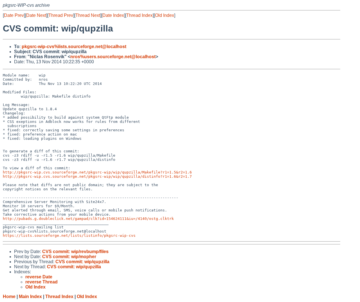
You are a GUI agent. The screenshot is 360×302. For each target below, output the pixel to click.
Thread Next (87, 15)
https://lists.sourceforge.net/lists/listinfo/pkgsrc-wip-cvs (69, 235)
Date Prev (14, 15)
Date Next (36, 15)
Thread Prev (60, 15)
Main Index (30, 296)
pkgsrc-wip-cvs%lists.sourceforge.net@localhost (74, 46)
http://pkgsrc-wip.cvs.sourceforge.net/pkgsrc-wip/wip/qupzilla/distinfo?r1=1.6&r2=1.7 (97, 176)
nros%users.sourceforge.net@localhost (113, 56)
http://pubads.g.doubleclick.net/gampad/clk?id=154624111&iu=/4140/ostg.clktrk (88, 219)
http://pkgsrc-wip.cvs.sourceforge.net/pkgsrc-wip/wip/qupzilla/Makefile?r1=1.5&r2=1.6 (97, 172)
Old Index (164, 15)
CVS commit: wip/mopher (69, 256)
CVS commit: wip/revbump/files (75, 251)
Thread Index (139, 15)
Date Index (113, 15)
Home (9, 296)
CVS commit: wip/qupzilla (82, 261)
